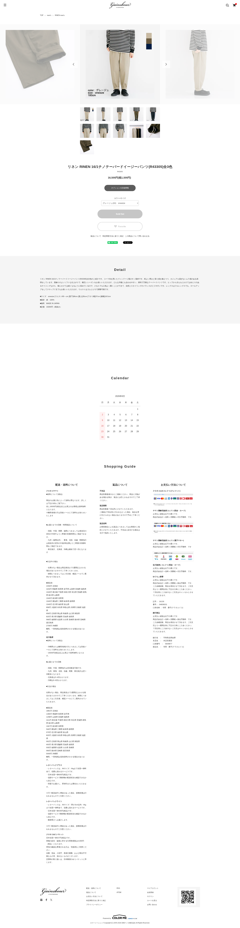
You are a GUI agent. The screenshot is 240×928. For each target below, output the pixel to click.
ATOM (119, 892)
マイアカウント (152, 888)
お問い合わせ (152, 905)
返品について (95, 236)
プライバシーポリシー (94, 905)
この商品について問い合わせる (137, 236)
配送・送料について (93, 888)
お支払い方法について (94, 896)
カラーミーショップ (97, 923)
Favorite (122, 226)
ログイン (150, 896)
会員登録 (150, 892)
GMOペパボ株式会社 (129, 923)
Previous (74, 64)
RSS (118, 888)
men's (49, 15)
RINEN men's (60, 15)
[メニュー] (5, 5)
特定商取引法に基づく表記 (113, 236)
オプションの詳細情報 (120, 188)
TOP (41, 15)
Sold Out (120, 213)
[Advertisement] (75, 343)
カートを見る (152, 900)
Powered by (107, 918)
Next (166, 64)
